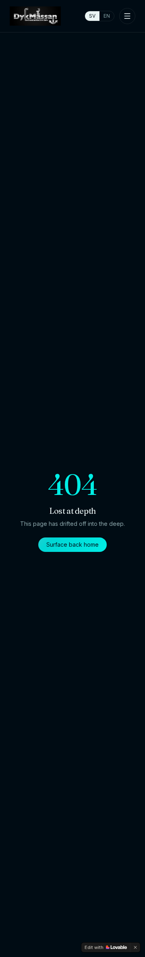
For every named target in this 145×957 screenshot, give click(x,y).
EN (107, 16)
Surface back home (72, 544)
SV (92, 16)
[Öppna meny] (127, 16)
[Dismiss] (135, 947)
